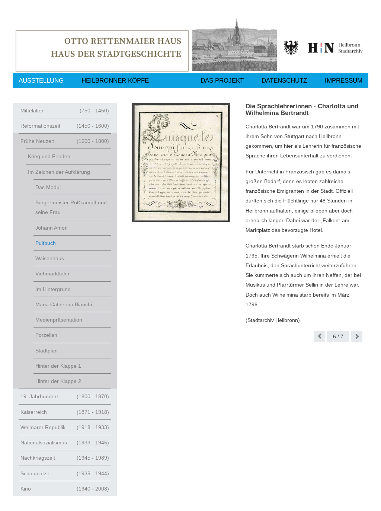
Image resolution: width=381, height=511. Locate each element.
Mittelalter (64, 111)
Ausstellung (41, 80)
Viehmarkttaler (52, 274)
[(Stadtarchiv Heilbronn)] (181, 162)
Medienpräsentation (58, 320)
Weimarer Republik (64, 427)
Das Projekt (222, 80)
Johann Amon (51, 228)
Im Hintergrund (53, 289)
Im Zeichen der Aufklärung (59, 172)
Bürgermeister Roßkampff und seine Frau (71, 207)
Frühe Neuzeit (64, 141)
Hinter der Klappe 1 (58, 366)
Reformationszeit (64, 126)
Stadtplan (46, 351)
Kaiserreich (64, 412)
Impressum (343, 80)
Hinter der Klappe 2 (58, 381)
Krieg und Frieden (49, 156)
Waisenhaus (49, 258)
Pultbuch (45, 243)
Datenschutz (284, 80)
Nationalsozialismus (64, 442)
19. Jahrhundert (64, 396)
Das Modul (48, 187)
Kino (64, 489)
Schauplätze (64, 473)
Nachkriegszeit (64, 458)
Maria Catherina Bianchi (63, 304)
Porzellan (46, 335)
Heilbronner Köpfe (115, 80)
